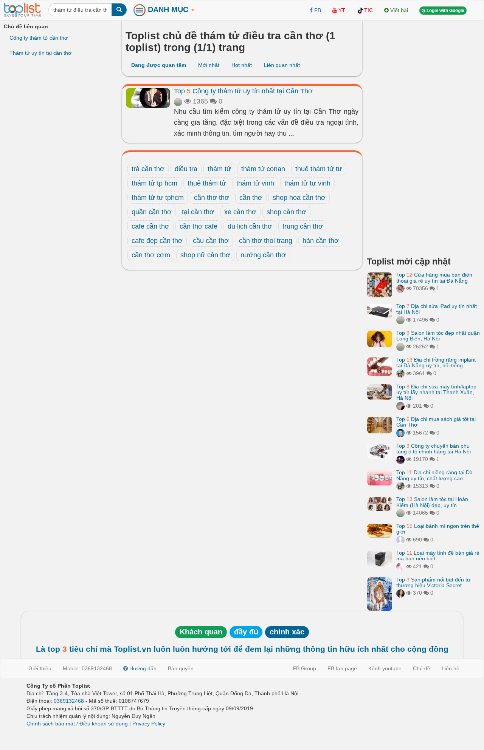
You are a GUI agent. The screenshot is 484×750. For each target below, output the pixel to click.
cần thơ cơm (151, 255)
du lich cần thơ (250, 226)
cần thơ (250, 197)
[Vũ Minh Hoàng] (400, 459)
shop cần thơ (286, 212)
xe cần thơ (240, 212)
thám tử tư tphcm (158, 197)
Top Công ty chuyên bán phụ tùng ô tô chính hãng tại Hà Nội (433, 449)
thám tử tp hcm (154, 183)
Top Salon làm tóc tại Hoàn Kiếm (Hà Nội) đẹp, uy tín (432, 502)
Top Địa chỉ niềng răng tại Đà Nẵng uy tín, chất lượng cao (434, 475)
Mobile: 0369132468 (87, 668)
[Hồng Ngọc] (400, 593)
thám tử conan (263, 169)
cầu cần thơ (211, 240)
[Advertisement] (423, 136)
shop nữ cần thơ (205, 255)
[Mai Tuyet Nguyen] (400, 373)
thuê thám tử (207, 183)
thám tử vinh (255, 183)
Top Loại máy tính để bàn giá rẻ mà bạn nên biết (437, 555)
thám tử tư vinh (307, 183)
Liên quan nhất (282, 65)
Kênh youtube (385, 668)
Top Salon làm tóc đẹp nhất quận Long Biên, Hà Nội (438, 336)
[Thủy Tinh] (400, 566)
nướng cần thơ (263, 255)
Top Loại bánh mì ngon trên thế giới (437, 529)
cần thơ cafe (198, 226)
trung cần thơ (302, 226)
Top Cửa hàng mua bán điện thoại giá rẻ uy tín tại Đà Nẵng (434, 277)
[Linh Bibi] (400, 540)
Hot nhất (241, 65)
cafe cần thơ (150, 226)
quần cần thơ (152, 212)
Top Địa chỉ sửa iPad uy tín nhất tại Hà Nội (436, 309)
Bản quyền (181, 668)
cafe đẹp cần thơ (157, 240)
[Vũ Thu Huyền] (400, 288)
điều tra (186, 169)
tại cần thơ (198, 212)
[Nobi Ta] (400, 433)
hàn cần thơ (320, 240)
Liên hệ (450, 668)
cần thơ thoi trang (265, 240)
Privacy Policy (148, 724)
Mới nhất (208, 65)
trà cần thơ (148, 169)
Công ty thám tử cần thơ (38, 38)
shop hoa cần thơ (299, 197)
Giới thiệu (39, 668)
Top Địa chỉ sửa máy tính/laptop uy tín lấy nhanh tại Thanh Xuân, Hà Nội (436, 392)
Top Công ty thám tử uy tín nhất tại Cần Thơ (243, 91)
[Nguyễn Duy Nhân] (400, 406)
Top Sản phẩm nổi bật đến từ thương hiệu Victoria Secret (433, 582)
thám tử (219, 169)
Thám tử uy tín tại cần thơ (40, 53)
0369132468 (69, 701)
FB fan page (342, 668)
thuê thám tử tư (318, 169)
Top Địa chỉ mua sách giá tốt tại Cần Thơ (436, 422)
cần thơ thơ (211, 197)
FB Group (304, 668)
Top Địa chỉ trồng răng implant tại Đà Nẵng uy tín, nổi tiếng (436, 362)
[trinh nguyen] (178, 101)
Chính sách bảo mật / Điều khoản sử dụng (77, 724)
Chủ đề (421, 668)
